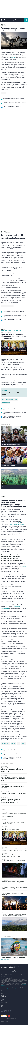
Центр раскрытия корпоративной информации (9, 1007)
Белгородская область (7, 306)
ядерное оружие (6, 402)
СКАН (2, 1005)
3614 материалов (5, 959)
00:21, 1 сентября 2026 (6, 498)
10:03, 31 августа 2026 (5, 232)
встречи (23, 743)
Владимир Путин (6, 743)
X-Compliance (3, 996)
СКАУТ (2, 997)
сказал (17, 710)
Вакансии (22, 966)
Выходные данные (5, 1019)
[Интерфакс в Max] (11, 1011)
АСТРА (2, 1000)
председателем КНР (15, 523)
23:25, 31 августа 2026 (6, 332)
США (3, 399)
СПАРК (2, 995)
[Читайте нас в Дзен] (2, 1011)
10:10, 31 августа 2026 (5, 118)
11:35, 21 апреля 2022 (5, 25)
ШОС (18, 743)
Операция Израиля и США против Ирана (13, 331)
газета (13, 57)
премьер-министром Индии (16, 524)
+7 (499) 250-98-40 (8, 988)
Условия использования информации (8, 1018)
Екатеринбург (5, 166)
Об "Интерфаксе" (9, 966)
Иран (16, 399)
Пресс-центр (16, 966)
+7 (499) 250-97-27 (17, 988)
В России (4, 116)
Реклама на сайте (4, 967)
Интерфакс (14, 20)
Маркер (2, 999)
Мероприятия (12, 967)
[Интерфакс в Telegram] (4, 1011)
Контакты (3, 966)
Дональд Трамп (9, 399)
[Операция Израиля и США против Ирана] (14, 955)
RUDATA (2, 1006)
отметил (24, 566)
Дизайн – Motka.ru (4, 1021)
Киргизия (13, 743)
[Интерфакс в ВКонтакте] (6, 1011)
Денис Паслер (13, 166)
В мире (3, 24)
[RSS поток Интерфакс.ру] (8, 1011)
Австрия (4, 93)
